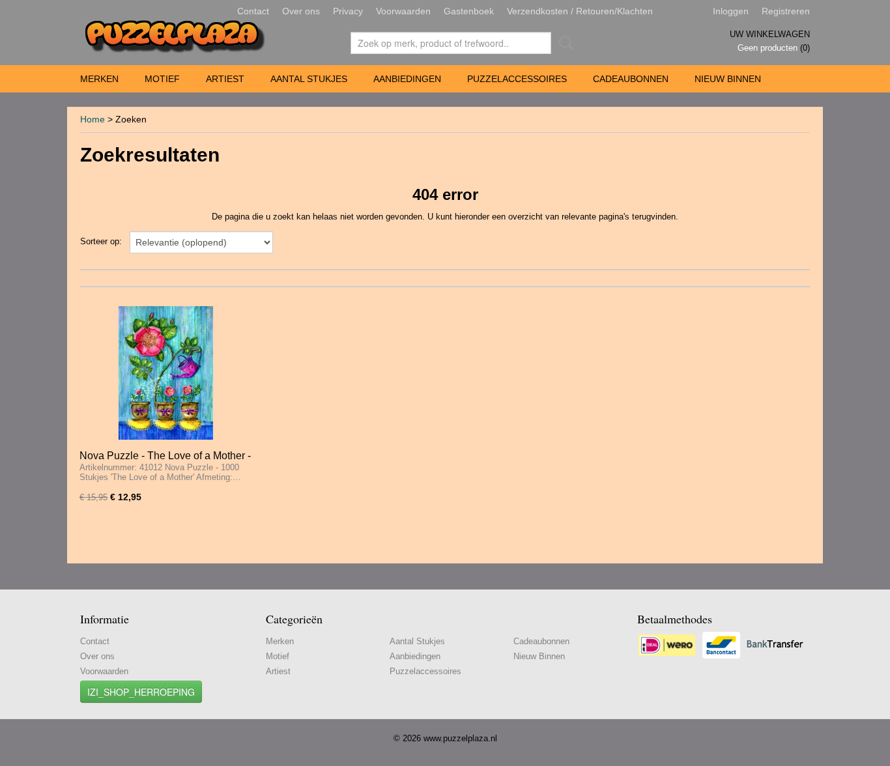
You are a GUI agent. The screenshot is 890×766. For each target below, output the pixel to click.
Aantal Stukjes (308, 79)
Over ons (301, 11)
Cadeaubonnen (630, 79)
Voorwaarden (403, 11)
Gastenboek (469, 11)
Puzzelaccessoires (517, 79)
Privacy (348, 11)
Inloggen (731, 11)
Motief (162, 79)
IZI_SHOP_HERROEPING (141, 691)
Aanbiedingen (407, 79)
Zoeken (563, 43)
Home (92, 119)
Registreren (786, 11)
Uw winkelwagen (770, 34)
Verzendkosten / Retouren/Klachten (580, 11)
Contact (253, 11)
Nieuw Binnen (728, 79)
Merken (99, 79)
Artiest (225, 79)
